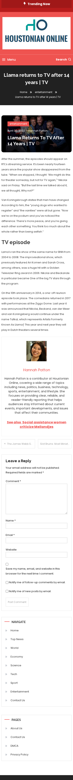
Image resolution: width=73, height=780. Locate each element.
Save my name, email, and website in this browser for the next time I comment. (33, 571)
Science (16, 665)
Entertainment (20, 691)
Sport (14, 683)
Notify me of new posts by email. (30, 591)
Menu (11, 59)
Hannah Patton (38, 131)
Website (11, 550)
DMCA (14, 746)
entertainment (18, 123)
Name (11, 521)
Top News (17, 639)
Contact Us (18, 700)
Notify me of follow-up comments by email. (37, 582)
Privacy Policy (19, 754)
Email (10, 535)
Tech (14, 674)
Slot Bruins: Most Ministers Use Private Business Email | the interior (56, 444)
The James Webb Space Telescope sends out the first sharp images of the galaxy (21, 444)
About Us (16, 728)
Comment (13, 481)
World (14, 648)
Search (61, 59)
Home (15, 630)
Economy (17, 657)
